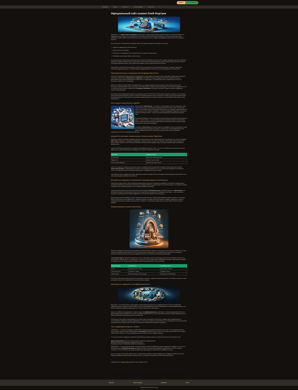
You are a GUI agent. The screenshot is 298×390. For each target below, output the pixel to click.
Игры (115, 7)
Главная (105, 7)
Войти (181, 2)
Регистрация (192, 2)
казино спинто (125, 362)
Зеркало (151, 7)
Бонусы (125, 7)
